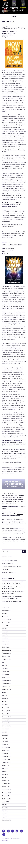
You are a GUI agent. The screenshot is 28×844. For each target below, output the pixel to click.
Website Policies (6, 838)
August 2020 (5, 765)
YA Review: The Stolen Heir (14, 584)
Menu (14, 16)
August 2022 (5, 692)
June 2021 (5, 735)
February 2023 (6, 674)
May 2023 (5, 668)
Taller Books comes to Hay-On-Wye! (11, 566)
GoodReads (7, 221)
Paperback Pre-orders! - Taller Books (12, 596)
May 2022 (4, 701)
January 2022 (5, 714)
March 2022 (5, 708)
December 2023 (6, 650)
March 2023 (5, 671)
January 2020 (5, 786)
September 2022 (6, 689)
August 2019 (5, 802)
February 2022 (6, 711)
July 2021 (4, 732)
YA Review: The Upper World (12, 245)
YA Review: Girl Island (17, 601)
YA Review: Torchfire (7, 563)
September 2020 (6, 762)
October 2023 (6, 656)
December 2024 (6, 619)
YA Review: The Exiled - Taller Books (11, 591)
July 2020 (4, 768)
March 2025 (5, 616)
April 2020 (5, 777)
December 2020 (6, 753)
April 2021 (5, 741)
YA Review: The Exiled (8, 588)
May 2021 (4, 738)
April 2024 (5, 638)
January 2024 (5, 647)
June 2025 (5, 613)
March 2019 (5, 817)
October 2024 (6, 623)
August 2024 (5, 626)
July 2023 (4, 662)
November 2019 (6, 792)
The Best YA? (5, 569)
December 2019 (6, 789)
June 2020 (5, 771)
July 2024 (4, 629)
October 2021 (5, 723)
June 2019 (5, 808)
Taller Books (10, 9)
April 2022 (5, 704)
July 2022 (4, 695)
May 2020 (5, 774)
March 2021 (5, 744)
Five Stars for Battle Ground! (9, 560)
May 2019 (4, 811)
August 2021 (5, 729)
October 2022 (6, 686)
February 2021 (6, 747)
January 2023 (5, 677)
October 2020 (6, 759)
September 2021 (6, 726)
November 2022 (6, 683)
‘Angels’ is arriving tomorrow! (10, 598)
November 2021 (6, 720)
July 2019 (4, 805)
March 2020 (5, 780)
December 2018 (6, 820)
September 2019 (6, 799)
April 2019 (5, 814)
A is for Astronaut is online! (9, 572)
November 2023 (6, 653)
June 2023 (5, 665)
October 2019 (5, 796)
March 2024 (5, 641)
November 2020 (6, 756)
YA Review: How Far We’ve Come (13, 28)
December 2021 (6, 717)
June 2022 (5, 698)
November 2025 (6, 610)
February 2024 (6, 644)
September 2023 (6, 659)
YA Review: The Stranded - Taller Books (12, 587)
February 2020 (6, 783)
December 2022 (6, 680)
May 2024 (5, 635)
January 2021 (5, 750)
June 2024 (5, 632)
